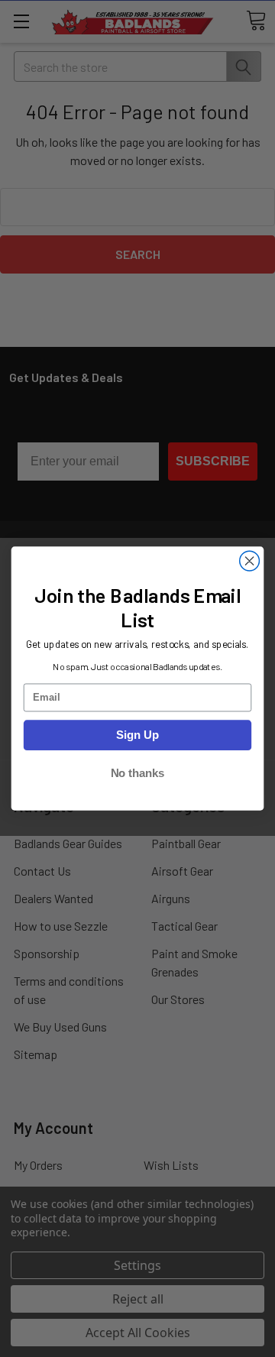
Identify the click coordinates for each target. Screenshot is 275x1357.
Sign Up (137, 735)
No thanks (138, 773)
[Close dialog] (250, 561)
